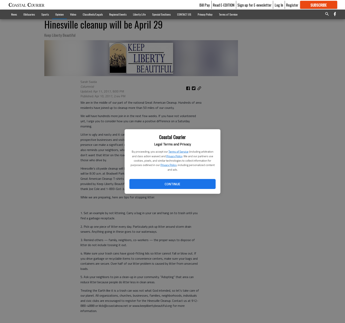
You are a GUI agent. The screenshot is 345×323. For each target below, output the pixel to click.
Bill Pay (204, 4)
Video (73, 14)
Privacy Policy (174, 156)
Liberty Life (139, 14)
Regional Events (118, 14)
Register (292, 4)
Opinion (59, 14)
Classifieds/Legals (93, 14)
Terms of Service (178, 151)
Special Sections (161, 14)
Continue (172, 184)
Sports (45, 14)
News (14, 14)
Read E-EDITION (223, 4)
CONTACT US (184, 14)
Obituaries (29, 14)
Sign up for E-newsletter (254, 4)
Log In (279, 4)
